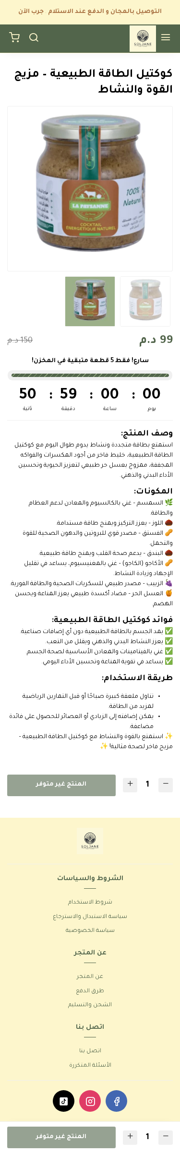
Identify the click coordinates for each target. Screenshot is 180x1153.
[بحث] (33, 39)
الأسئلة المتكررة (90, 1066)
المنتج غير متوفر (61, 784)
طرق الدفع (90, 991)
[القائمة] (165, 39)
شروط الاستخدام (90, 903)
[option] (90, 188)
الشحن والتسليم (90, 1005)
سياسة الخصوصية (90, 931)
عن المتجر (90, 977)
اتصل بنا (90, 1051)
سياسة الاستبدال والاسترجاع (90, 917)
